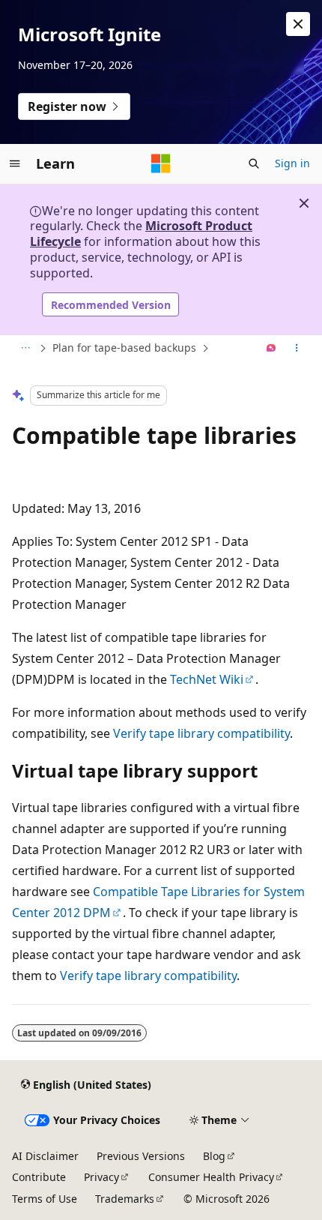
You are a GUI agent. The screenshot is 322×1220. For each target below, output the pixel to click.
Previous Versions (141, 1156)
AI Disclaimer (45, 1156)
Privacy (101, 1177)
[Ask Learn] (271, 349)
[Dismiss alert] (298, 24)
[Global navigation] (15, 163)
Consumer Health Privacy (211, 1177)
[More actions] (297, 349)
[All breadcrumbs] (25, 349)
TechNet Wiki (206, 679)
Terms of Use (44, 1199)
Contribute (39, 1177)
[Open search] (254, 163)
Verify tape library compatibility (201, 733)
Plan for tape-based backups (124, 347)
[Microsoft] (161, 163)
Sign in (292, 163)
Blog (214, 1156)
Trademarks (124, 1199)
